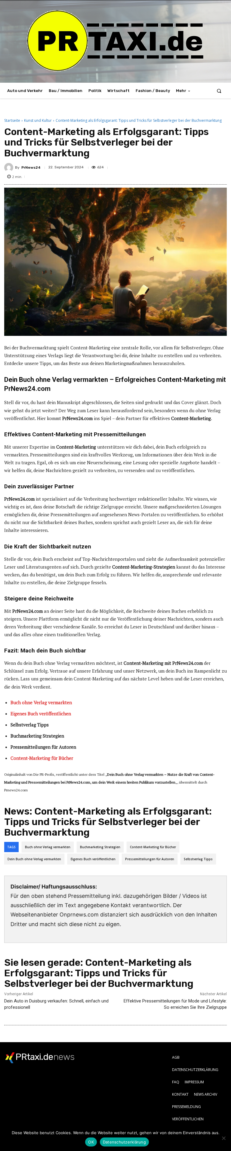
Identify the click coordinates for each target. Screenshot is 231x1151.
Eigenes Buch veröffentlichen (93, 859)
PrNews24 (31, 167)
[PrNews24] (9, 167)
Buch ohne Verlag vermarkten (47, 847)
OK (91, 1142)
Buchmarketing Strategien (100, 847)
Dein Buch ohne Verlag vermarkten (34, 859)
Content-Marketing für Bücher (153, 847)
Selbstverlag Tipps (198, 859)
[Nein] (223, 1138)
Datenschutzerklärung (124, 1142)
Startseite (12, 120)
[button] (219, 90)
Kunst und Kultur (38, 120)
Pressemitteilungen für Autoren (149, 859)
